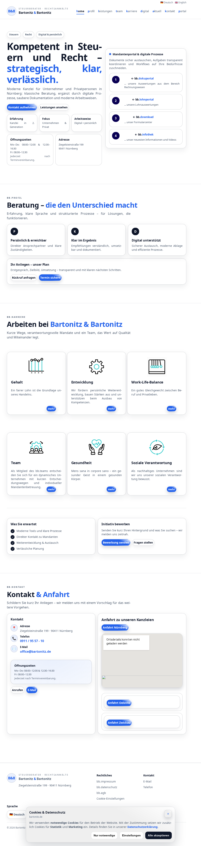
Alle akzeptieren (158, 835)
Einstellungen (131, 835)
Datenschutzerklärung (142, 827)
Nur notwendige (104, 835)
